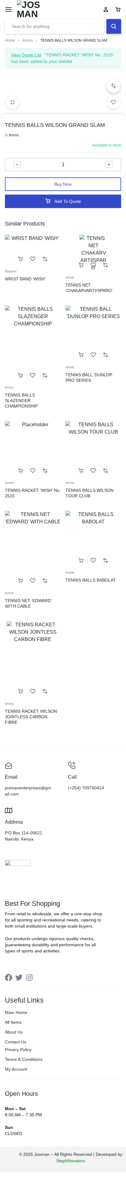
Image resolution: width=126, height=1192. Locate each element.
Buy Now (63, 184)
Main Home (16, 1012)
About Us (14, 1032)
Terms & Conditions (24, 1059)
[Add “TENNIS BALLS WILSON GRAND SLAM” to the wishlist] (113, 102)
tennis (28, 40)
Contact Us (15, 1041)
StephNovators (70, 1160)
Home (10, 40)
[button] (113, 86)
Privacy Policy (18, 1049)
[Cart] (118, 9)
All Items (13, 1022)
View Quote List (26, 55)
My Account (16, 1069)
